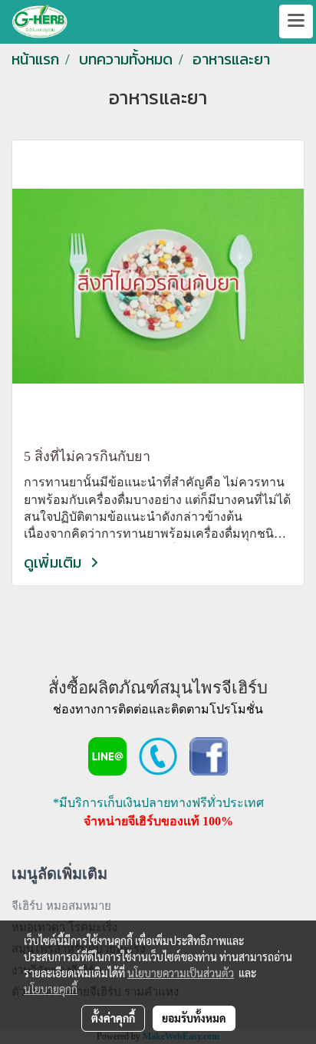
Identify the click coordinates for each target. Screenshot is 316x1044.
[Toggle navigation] (296, 21)
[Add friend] (107, 754)
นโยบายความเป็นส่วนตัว (180, 973)
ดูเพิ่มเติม (54, 562)
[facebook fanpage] (208, 754)
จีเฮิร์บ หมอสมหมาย (61, 906)
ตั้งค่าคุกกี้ (113, 1018)
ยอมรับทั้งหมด (194, 1018)
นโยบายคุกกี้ (50, 989)
